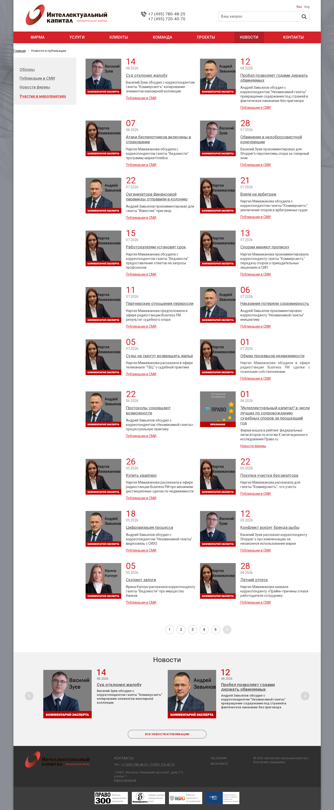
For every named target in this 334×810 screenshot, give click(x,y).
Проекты (206, 37)
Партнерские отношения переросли (159, 303)
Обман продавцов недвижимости (272, 355)
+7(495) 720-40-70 (161, 764)
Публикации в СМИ (141, 98)
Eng (307, 7)
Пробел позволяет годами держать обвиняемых (274, 78)
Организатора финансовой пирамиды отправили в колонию (157, 197)
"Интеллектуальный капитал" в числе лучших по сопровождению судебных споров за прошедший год (275, 415)
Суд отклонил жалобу (146, 75)
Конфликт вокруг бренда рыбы (270, 527)
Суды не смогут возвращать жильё (159, 355)
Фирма (37, 37)
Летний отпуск (254, 579)
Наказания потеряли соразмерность (274, 303)
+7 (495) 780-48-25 (166, 13)
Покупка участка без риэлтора (269, 475)
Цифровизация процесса (149, 527)
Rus (299, 7)
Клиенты (119, 37)
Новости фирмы (253, 446)
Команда (162, 37)
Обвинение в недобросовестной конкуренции (271, 139)
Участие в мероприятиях (43, 96)
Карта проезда (125, 780)
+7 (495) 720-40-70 (166, 18)
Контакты (293, 37)
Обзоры (27, 69)
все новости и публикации (167, 734)
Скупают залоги (141, 579)
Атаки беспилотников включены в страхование (158, 139)
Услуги (77, 37)
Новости (249, 37)
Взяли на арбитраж (258, 194)
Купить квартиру (141, 475)
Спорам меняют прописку (264, 246)
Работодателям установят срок (156, 246)
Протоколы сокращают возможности (148, 410)
